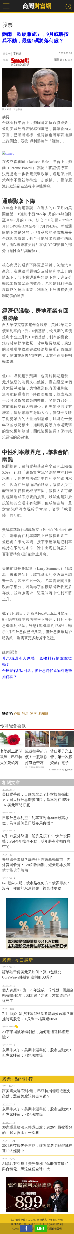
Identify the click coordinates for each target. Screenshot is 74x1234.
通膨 (17, 713)
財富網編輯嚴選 (20, 64)
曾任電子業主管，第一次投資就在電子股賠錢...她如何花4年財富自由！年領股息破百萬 (61, 757)
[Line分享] (42, 1228)
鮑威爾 (43, 713)
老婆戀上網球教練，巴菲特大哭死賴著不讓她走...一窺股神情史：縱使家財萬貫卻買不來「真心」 (11, 757)
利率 (33, 713)
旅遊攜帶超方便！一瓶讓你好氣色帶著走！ (36, 757)
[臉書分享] (27, 1228)
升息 (25, 713)
